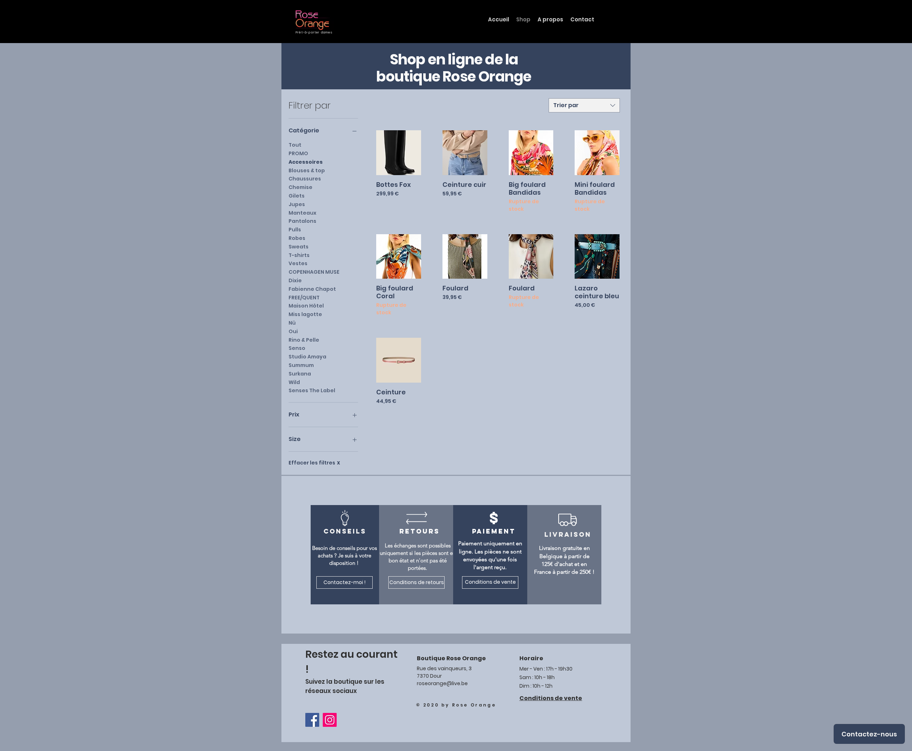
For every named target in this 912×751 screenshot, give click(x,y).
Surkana (300, 373)
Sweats (299, 246)
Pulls (295, 229)
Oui (293, 331)
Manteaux (302, 212)
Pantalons (302, 221)
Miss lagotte (305, 314)
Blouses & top (307, 170)
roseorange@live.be (442, 683)
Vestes (298, 263)
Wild (294, 382)
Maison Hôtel (306, 305)
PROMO (298, 153)
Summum (301, 365)
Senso (297, 348)
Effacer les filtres (314, 462)
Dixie (295, 280)
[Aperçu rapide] (398, 152)
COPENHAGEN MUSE (314, 271)
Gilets (297, 195)
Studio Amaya (307, 356)
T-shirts (299, 255)
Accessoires (306, 162)
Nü (292, 322)
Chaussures (305, 178)
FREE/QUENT (304, 297)
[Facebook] (312, 720)
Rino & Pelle (304, 339)
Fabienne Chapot (312, 289)
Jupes (297, 204)
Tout (295, 144)
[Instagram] (330, 720)
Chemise (300, 187)
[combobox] (584, 105)
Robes (297, 238)
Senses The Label (312, 390)
